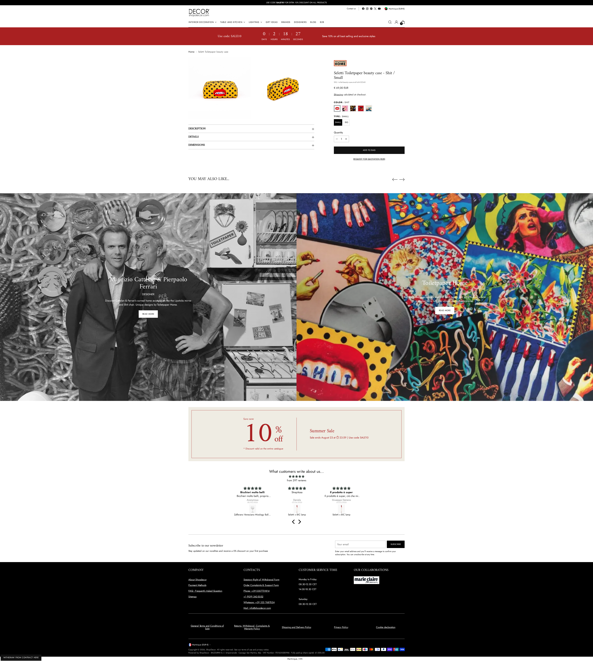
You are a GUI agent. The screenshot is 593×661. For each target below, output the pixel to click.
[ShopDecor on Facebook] (363, 8)
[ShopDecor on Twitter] (375, 8)
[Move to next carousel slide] (402, 179)
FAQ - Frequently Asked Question (205, 591)
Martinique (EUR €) (200, 644)
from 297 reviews (296, 480)
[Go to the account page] (396, 22)
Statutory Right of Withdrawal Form (261, 579)
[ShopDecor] (199, 12)
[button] (294, 522)
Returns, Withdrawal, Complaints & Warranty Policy (252, 627)
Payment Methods (197, 585)
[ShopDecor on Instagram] (367, 8)
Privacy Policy (341, 627)
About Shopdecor (197, 579)
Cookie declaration (385, 627)
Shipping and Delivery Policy (296, 627)
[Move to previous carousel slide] (394, 179)
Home (191, 51)
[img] (296, 476)
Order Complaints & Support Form (261, 585)
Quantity (338, 132)
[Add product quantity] (346, 139)
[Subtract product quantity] (337, 139)
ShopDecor (211, 649)
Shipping (338, 94)
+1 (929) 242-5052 (253, 596)
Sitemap (192, 596)
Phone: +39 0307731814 (256, 591)
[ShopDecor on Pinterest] (371, 8)
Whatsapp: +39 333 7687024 (259, 602)
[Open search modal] (390, 22)
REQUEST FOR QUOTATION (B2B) (369, 159)
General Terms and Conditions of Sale (207, 627)
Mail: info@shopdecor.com (257, 608)
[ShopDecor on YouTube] (379, 8)
